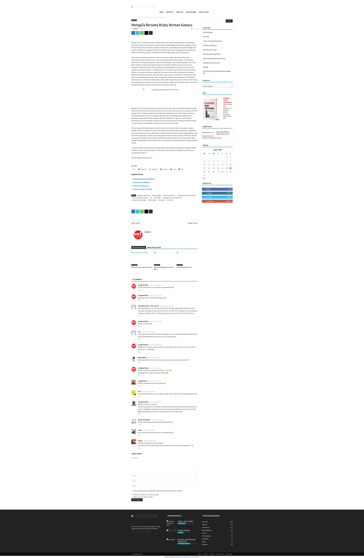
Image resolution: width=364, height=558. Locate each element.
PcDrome (189, 557)
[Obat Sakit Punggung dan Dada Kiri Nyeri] (164, 259)
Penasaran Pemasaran (141, 186)
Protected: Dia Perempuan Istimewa (141, 267)
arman (140, 440)
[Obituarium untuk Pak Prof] (187, 259)
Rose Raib (206, 36)
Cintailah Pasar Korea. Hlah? (211, 63)
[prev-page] (132, 273)
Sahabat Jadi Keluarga (210, 45)
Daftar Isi (169, 12)
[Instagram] (219, 12)
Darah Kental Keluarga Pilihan (212, 54)
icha (151, 197)
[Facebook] (216, 12)
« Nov (204, 178)
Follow (229, 193)
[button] (230, 12)
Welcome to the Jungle (210, 50)
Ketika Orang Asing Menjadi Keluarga (214, 58)
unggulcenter (142, 381)
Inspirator (139, 17)
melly (140, 430)
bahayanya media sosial (143, 195)
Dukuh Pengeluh (208, 32)
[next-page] (135, 273)
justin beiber (157, 197)
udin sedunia (170, 200)
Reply (139, 290)
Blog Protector (181, 557)
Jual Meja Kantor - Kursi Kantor (148, 306)
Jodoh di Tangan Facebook (142, 189)
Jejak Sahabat (191, 12)
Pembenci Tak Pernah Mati (185, 521)
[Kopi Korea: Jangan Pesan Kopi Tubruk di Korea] (171, 542)
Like (230, 189)
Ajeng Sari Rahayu (144, 420)
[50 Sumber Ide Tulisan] (171, 532)
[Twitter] (223, 12)
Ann (139, 391)
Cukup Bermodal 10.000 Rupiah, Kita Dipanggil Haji (216, 72)
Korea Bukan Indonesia (184, 543)
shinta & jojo (161, 200)
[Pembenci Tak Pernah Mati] (171, 523)
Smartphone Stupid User (141, 182)
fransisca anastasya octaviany (140, 197)
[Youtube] (226, 12)
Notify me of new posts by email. (143, 497)
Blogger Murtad (192, 223)
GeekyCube (196, 557)
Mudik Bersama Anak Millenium (144, 179)
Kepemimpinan (181, 523)
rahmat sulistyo (152, 200)
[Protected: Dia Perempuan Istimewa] (141, 259)
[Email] (146, 33)
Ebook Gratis (204, 12)
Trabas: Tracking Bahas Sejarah (212, 41)
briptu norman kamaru (169, 195)
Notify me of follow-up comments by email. (146, 494)
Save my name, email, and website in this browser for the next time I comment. (157, 491)
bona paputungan (156, 195)
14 (196, 28)
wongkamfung (143, 285)
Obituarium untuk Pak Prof (184, 267)
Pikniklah (205, 67)
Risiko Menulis (135, 223)
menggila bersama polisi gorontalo (172, 197)
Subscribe (228, 201)
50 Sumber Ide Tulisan (184, 530)
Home (161, 12)
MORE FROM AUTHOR (154, 247)
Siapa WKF (179, 12)
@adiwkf (135, 28)
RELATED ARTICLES (139, 247)
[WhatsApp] (142, 33)
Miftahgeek (142, 357)
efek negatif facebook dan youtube (186, 195)
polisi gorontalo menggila (139, 200)
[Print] (151, 33)
